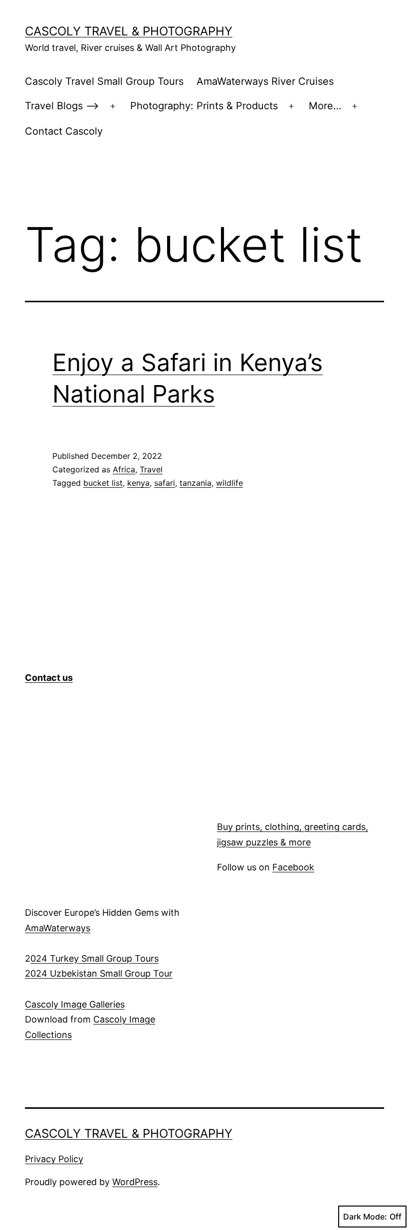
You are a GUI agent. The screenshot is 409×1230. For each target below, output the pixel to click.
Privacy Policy (54, 1159)
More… (325, 106)
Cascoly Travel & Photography (128, 31)
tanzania (195, 483)
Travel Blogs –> (62, 106)
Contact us (49, 677)
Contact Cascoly (64, 131)
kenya (138, 483)
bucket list (103, 483)
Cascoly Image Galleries (75, 1004)
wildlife (229, 483)
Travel (151, 469)
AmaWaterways (57, 928)
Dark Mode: (365, 1217)
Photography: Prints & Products (204, 106)
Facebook (293, 867)
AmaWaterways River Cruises (265, 81)
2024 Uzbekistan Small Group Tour (99, 973)
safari (164, 483)
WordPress (135, 1182)
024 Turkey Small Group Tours (94, 958)
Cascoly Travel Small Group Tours (104, 81)
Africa (124, 469)
